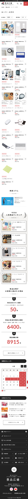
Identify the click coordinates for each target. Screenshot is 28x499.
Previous (22, 366)
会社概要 (6, 462)
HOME (2, 7)
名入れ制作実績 (7, 440)
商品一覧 (7, 7)
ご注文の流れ (7, 458)
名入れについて (7, 436)
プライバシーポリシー (7, 493)
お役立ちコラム (7, 449)
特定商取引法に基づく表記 (19, 493)
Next (25, 366)
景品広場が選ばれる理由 (9, 444)
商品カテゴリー (7, 431)
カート (21, 4)
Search (18, 4)
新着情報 (6, 453)
